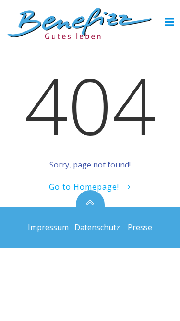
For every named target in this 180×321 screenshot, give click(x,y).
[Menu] (169, 22)
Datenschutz (97, 227)
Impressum (48, 227)
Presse (140, 227)
